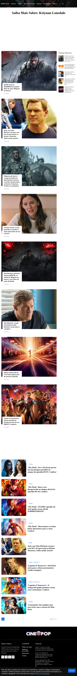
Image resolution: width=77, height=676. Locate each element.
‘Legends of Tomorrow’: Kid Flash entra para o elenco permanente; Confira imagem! (42, 568)
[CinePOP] (3, 3)
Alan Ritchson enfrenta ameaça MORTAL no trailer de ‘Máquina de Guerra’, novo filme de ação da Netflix (12, 277)
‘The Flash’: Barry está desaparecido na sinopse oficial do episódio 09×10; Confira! (41, 489)
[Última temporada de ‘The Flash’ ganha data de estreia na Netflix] (29, 357)
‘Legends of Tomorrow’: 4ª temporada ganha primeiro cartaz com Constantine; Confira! (41, 587)
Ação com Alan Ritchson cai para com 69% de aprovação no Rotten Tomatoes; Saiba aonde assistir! (11, 134)
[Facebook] (2, 657)
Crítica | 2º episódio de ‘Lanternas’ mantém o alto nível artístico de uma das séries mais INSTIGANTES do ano (44, 655)
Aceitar (72, 670)
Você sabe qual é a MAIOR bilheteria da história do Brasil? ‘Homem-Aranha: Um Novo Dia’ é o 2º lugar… (70, 81)
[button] (63, 4)
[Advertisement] (38, 30)
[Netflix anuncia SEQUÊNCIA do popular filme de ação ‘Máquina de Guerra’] (29, 71)
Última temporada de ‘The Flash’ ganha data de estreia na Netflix (11, 374)
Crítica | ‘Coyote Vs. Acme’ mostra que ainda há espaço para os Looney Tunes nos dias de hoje (44, 648)
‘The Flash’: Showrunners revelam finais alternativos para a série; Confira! (42, 528)
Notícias (31, 464)
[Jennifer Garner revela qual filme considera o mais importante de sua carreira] (29, 214)
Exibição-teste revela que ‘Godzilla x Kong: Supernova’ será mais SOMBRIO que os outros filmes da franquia (69, 89)
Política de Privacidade (41, 673)
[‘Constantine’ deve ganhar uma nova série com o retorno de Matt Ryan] (13, 605)
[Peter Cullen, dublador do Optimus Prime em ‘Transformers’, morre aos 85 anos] (61, 74)
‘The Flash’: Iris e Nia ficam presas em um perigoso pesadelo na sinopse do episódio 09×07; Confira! (42, 469)
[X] (9, 657)
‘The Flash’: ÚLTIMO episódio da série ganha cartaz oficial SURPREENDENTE (41, 509)
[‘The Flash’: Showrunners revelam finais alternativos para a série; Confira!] (13, 527)
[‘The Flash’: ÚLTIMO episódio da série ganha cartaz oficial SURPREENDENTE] (13, 507)
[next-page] (22, 619)
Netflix (30, 542)
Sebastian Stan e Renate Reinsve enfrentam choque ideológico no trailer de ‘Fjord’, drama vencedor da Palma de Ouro (70, 58)
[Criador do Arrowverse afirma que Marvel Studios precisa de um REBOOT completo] (29, 404)
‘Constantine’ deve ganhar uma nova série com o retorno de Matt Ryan (41, 607)
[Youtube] (13, 657)
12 (18, 619)
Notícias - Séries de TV (34, 562)
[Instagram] (6, 657)
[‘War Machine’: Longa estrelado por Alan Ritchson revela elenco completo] (29, 309)
